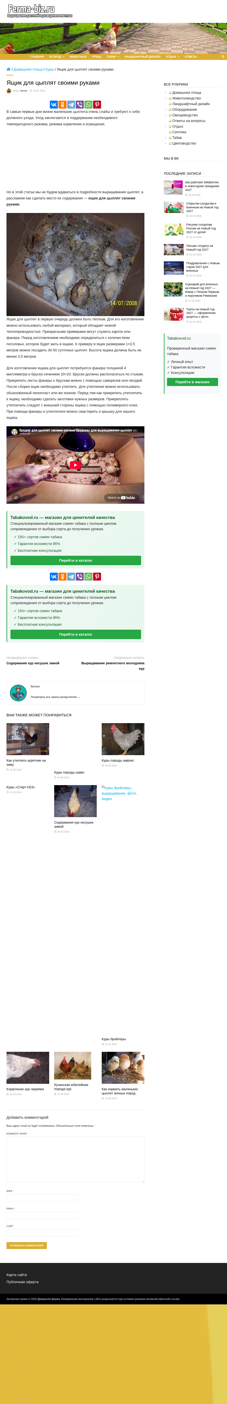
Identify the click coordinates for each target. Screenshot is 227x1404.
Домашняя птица (28, 69)
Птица (97, 56)
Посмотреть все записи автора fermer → (55, 697)
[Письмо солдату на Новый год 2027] (174, 247)
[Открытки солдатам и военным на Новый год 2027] (174, 204)
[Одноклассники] (62, 105)
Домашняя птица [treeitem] (186, 93)
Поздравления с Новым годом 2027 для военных (203, 267)
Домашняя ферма (49, 1299)
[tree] (192, 118)
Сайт (9, 1226)
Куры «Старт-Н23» (20, 787)
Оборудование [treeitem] (184, 110)
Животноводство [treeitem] (186, 98)
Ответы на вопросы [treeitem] (188, 121)
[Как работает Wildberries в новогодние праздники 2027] (173, 183)
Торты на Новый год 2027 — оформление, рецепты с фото (201, 313)
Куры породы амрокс (118, 760)
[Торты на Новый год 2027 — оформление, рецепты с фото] (174, 310)
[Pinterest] (97, 105)
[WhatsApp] (88, 105)
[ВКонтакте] (54, 105)
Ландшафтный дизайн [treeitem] (191, 104)
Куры (49, 69)
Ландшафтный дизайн (142, 56)
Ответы (191, 56)
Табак (111, 56)
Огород (55, 56)
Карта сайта (16, 1275)
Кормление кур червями (25, 1089)
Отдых (171, 56)
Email (11, 1208)
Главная (37, 56)
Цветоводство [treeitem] (184, 143)
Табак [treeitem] (177, 138)
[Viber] (80, 105)
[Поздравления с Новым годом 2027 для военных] (174, 264)
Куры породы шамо (69, 772)
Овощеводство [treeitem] (185, 115)
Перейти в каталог (75, 560)
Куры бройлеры (114, 1039)
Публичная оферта (22, 1282)
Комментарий (17, 1133)
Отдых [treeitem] (177, 126)
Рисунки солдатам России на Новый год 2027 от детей (201, 228)
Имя (10, 1191)
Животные (78, 56)
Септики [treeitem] (179, 132)
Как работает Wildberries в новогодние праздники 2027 (202, 186)
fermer (23, 90)
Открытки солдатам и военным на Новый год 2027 (202, 207)
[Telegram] (71, 105)
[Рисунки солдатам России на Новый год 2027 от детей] (174, 225)
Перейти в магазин (192, 382)
